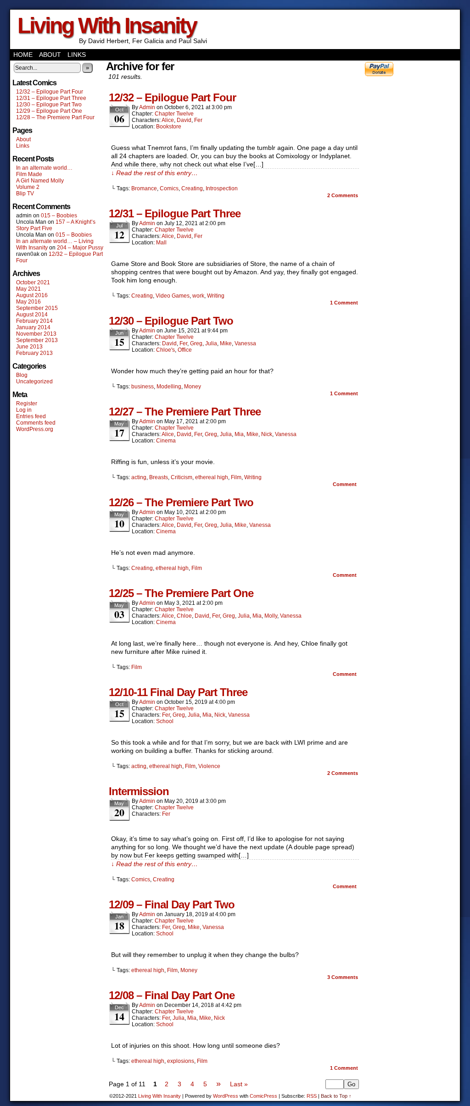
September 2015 (37, 308)
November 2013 (36, 334)
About (50, 54)
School (164, 721)
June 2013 (29, 346)
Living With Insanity (106, 25)
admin (147, 107)
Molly (270, 616)
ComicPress (263, 1096)
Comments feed (36, 423)
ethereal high (211, 477)
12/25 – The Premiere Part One (181, 593)
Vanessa (245, 343)
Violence (209, 766)
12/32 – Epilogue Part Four (49, 91)
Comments (342, 195)
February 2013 (34, 353)
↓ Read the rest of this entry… (154, 173)
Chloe (184, 616)
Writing (215, 296)
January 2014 (33, 327)
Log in (24, 410)
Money (192, 386)
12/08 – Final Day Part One (172, 995)
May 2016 (28, 302)
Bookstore (168, 126)
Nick (266, 434)
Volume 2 (27, 187)
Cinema (166, 440)
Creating (192, 188)
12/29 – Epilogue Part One (49, 111)
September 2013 (37, 340)
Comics (169, 188)
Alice (168, 120)
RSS (312, 1096)
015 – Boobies (59, 215)
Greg (196, 343)
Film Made (29, 174)
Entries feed (31, 416)
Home (23, 54)
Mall (161, 242)
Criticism (181, 477)
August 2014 (32, 314)
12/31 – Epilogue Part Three (51, 98)
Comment (344, 302)
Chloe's (165, 350)
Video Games (173, 296)
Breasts (158, 477)
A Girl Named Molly (40, 180)
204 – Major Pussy (80, 247)
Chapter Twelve (174, 114)
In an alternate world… (44, 168)
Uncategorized (34, 381)
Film (236, 477)
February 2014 (34, 321)
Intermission (139, 791)
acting (138, 477)
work (198, 296)
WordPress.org (34, 429)
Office (185, 350)
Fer (198, 120)
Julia (211, 343)
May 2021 (28, 289)
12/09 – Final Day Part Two (172, 904)
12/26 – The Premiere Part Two (181, 502)
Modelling (169, 386)
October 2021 (33, 282)
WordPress (225, 1096)
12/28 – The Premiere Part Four (55, 117)
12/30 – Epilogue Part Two (49, 104)
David (184, 120)
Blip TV (25, 193)
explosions (180, 1061)
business (142, 386)
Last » (239, 1084)
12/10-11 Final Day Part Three (178, 692)
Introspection (222, 188)
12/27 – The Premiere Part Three (185, 411)
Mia (239, 434)
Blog (22, 375)
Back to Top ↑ (336, 1096)
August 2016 (32, 295)
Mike (226, 343)
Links (76, 54)
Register (26, 403)
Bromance (144, 188)
